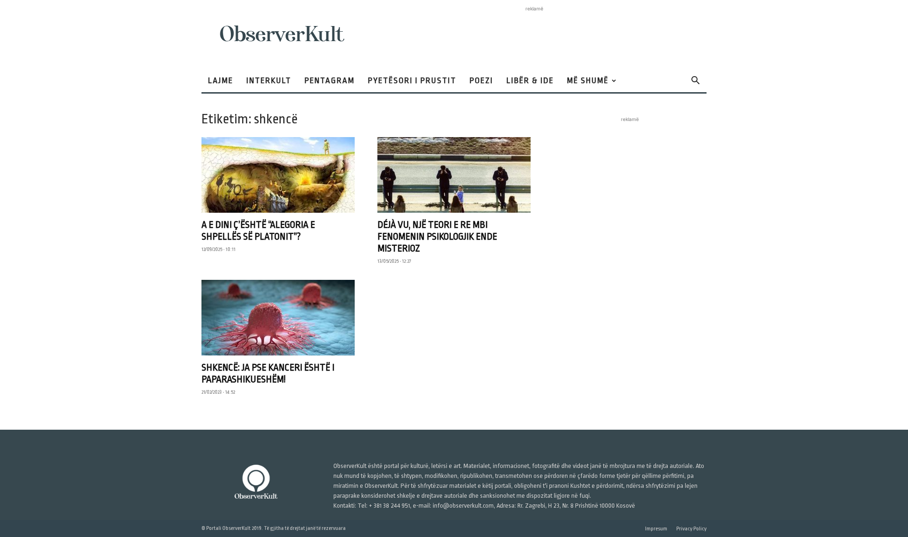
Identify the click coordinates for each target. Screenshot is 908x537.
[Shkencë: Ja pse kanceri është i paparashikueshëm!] (278, 317)
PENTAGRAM (330, 80)
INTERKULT (268, 80)
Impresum (656, 529)
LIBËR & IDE (530, 80)
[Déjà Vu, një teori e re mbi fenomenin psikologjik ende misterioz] (454, 175)
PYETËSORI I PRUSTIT (412, 80)
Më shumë (588, 80)
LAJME (220, 80)
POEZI (481, 80)
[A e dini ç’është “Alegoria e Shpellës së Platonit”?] (278, 175)
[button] (695, 81)
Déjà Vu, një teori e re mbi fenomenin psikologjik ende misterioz (437, 236)
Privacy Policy (691, 529)
